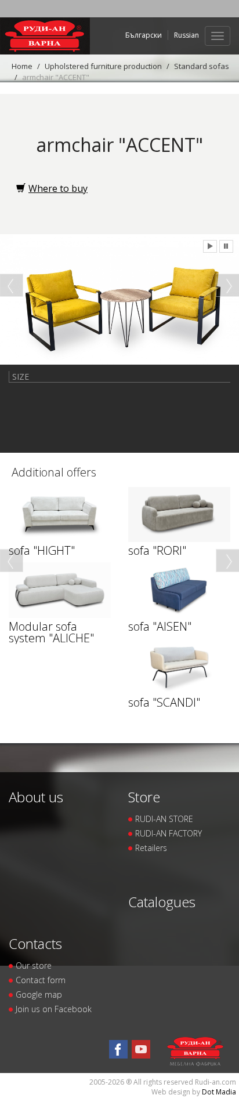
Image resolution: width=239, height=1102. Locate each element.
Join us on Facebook (54, 1008)
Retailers (151, 847)
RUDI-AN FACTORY (168, 833)
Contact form (41, 979)
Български (143, 35)
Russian (186, 35)
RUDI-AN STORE (164, 818)
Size (20, 376)
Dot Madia (219, 1092)
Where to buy (58, 188)
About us (36, 796)
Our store (34, 965)
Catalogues (161, 901)
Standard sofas (201, 66)
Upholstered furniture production (103, 66)
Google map (39, 994)
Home (22, 66)
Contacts (35, 943)
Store (144, 796)
